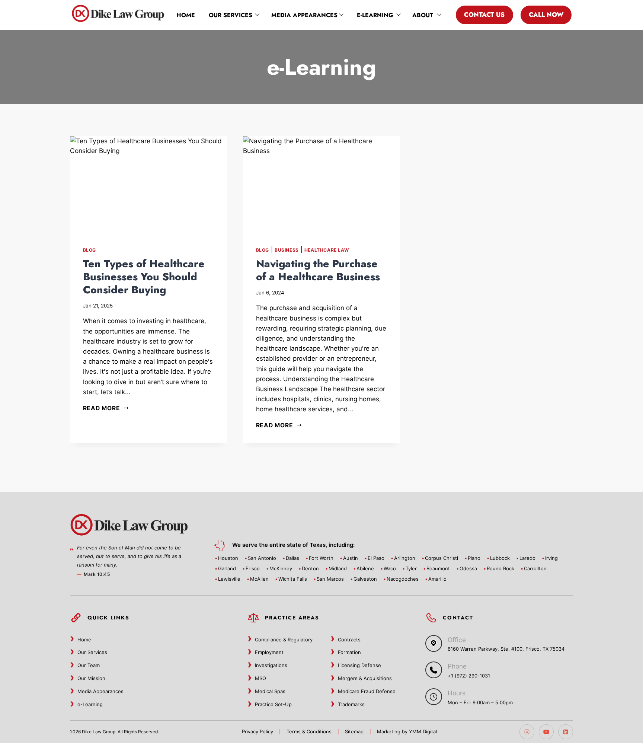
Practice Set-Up (273, 704)
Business (287, 250)
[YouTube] (546, 731)
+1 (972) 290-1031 (469, 676)
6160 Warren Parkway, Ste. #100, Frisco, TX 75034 (506, 649)
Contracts (349, 639)
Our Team (88, 665)
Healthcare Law (326, 250)
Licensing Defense (359, 665)
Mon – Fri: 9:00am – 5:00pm (480, 702)
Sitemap (354, 731)
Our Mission (91, 678)
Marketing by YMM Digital (407, 731)
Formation (349, 652)
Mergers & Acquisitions (365, 678)
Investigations (271, 665)
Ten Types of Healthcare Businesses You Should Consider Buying (144, 276)
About (422, 15)
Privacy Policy (257, 731)
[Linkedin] (565, 731)
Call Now (546, 14)
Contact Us (484, 14)
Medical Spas (270, 691)
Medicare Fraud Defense (367, 691)
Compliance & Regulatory (284, 639)
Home (185, 15)
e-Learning (375, 15)
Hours (457, 693)
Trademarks (351, 704)
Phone (457, 666)
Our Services (230, 15)
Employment (269, 652)
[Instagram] (526, 731)
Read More (101, 408)
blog (89, 250)
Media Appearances (304, 15)
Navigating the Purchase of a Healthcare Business (318, 270)
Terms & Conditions (309, 731)
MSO (260, 678)
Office (457, 640)
